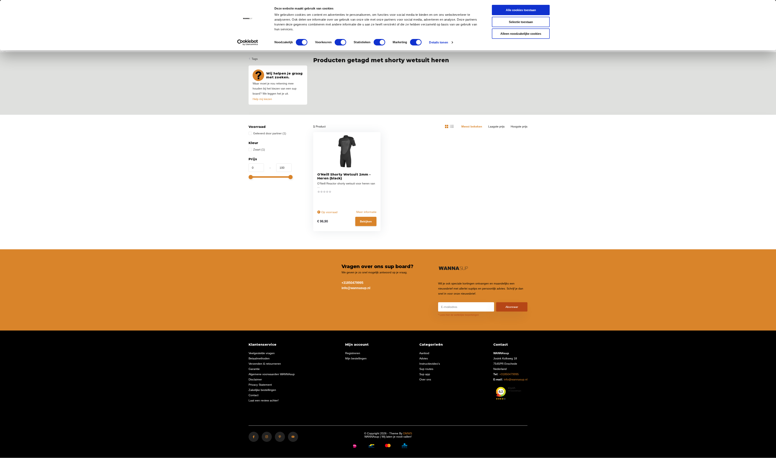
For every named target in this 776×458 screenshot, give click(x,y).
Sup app (424, 374)
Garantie (254, 369)
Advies (423, 358)
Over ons (425, 379)
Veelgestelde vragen (262, 353)
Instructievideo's (429, 363)
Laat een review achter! (264, 400)
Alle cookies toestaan (521, 10)
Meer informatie (366, 212)
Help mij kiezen (262, 99)
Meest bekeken (471, 126)
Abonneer (511, 307)
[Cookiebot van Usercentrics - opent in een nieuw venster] (247, 42)
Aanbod (424, 353)
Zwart (259, 149)
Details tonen (438, 42)
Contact (253, 395)
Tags (255, 58)
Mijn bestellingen (356, 358)
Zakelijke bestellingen (262, 390)
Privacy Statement (260, 384)
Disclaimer (255, 379)
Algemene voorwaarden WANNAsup (272, 374)
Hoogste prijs (519, 126)
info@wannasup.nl (356, 288)
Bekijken (366, 221)
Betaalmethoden (259, 358)
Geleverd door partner (269, 133)
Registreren (352, 353)
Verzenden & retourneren (265, 363)
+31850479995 (352, 282)
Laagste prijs (496, 126)
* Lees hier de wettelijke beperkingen (458, 315)
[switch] (340, 42)
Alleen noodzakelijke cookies (520, 33)
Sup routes (426, 369)
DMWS (407, 433)
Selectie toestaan (521, 22)
